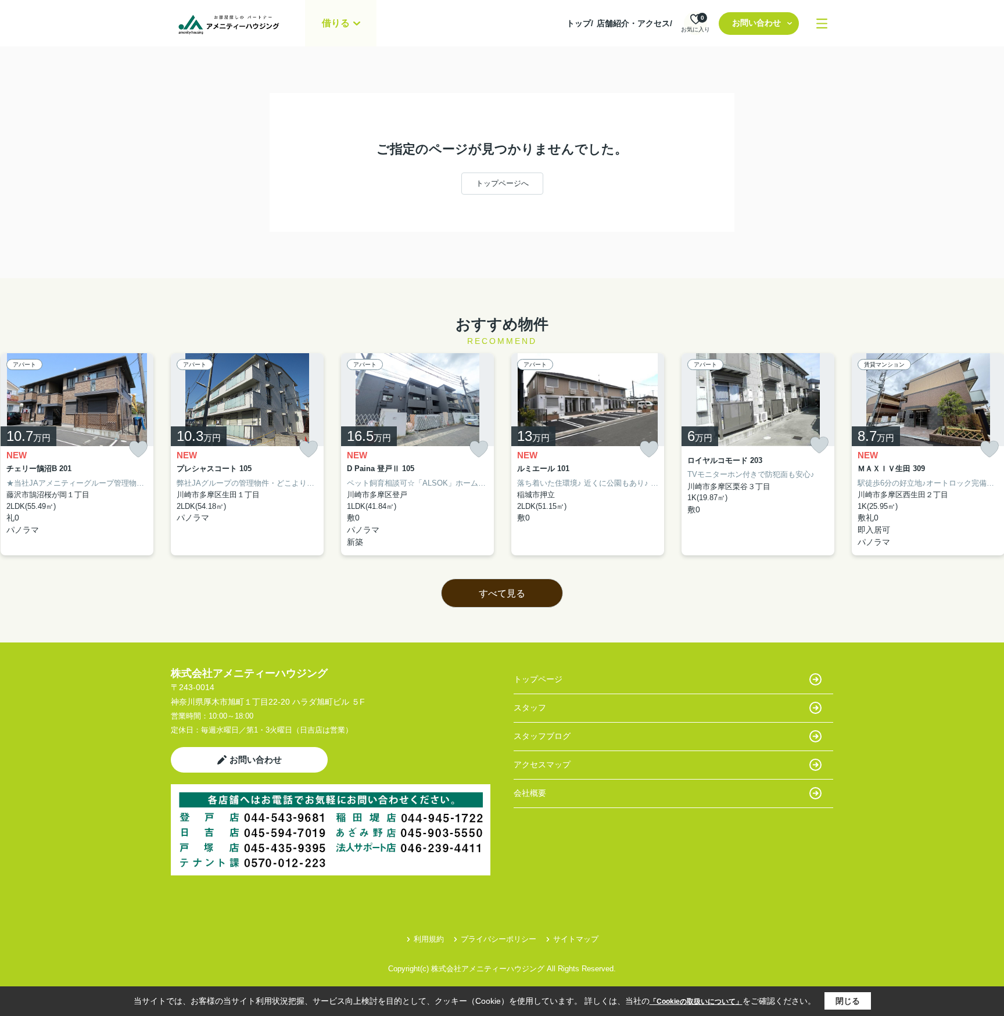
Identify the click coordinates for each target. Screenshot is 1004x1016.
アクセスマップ (542, 764)
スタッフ (530, 707)
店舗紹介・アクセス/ (634, 23)
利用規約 (429, 939)
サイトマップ (575, 939)
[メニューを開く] (822, 23)
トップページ (538, 679)
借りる (336, 23)
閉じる (848, 1001)
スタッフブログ (542, 736)
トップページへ (502, 183)
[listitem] (247, 454)
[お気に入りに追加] (138, 449)
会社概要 (530, 793)
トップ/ (579, 23)
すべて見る (502, 593)
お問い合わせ (756, 22)
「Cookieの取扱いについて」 (696, 1001)
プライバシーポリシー (498, 939)
